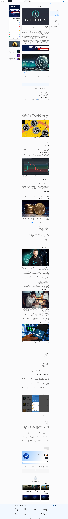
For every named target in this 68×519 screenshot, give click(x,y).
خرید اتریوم (26, 513)
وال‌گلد (36, 514)
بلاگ (58, 1)
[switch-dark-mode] (1, 1)
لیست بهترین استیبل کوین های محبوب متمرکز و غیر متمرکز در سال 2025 (45, 491)
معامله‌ (55, 1)
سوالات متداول (55, 513)
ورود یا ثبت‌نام (9, 1)
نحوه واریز (56, 510)
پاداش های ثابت (57, 8)
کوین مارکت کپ (31, 222)
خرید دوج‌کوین (25, 515)
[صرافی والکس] (64, 1)
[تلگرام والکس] (15, 505)
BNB (37, 138)
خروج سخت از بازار (57, 14)
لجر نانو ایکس (41, 427)
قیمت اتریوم (16, 513)
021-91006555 (25, 505)
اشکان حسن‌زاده (46, 465)
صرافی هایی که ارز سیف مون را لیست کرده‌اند (55, 22)
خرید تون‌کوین (25, 514)
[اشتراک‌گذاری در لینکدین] (28, 446)
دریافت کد (46, 458)
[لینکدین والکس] (13, 505)
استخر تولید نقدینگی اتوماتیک (56, 9)
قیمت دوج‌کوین (16, 515)
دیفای (37, 99)
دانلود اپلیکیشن (45, 510)
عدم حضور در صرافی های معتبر (55, 13)
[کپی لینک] (22, 446)
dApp (41, 148)
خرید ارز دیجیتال (50, 1)
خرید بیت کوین (25, 510)
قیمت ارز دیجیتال (45, 1)
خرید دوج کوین (29, 188)
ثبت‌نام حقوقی (45, 514)
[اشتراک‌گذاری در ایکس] (26, 446)
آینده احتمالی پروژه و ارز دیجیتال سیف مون (55, 29)
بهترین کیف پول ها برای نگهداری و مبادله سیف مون (55, 27)
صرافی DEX (45, 91)
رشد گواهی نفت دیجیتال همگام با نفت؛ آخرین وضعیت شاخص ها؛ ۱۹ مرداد (45, 501)
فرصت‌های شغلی (35, 510)
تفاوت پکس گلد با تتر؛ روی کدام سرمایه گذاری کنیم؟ (27, 491)
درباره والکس (35, 509)
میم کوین (46, 217)
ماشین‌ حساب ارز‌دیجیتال (44, 513)
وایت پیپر (41, 111)
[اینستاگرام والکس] (17, 505)
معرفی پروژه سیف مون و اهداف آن (55, 5)
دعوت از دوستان (45, 509)
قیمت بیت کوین (16, 510)
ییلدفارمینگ (25, 72)
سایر (32, 1)
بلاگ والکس (57, 3)
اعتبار (40, 1)
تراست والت (48, 371)
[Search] (5, 1)
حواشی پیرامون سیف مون (56, 20)
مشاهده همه (24, 493)
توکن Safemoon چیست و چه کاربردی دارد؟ (55, 17)
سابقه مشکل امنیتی (57, 15)
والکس (61, 1)
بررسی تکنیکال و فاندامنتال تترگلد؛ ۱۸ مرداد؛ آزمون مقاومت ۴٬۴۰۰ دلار (36, 500)
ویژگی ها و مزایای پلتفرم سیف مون (55, 7)
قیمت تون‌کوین (16, 514)
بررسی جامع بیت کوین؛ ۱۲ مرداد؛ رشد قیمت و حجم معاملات (27, 500)
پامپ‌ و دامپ (29, 313)
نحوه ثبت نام (55, 509)
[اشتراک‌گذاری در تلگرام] (24, 446)
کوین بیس (33, 434)
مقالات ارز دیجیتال (52, 3)
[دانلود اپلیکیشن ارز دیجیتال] (3, 1)
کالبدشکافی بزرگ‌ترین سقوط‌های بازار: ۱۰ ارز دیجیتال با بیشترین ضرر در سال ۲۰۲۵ (36, 491)
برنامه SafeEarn (57, 10)
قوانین (36, 513)
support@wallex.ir (21, 505)
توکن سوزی (43, 114)
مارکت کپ (43, 183)
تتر (47, 342)
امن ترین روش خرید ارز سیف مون (55, 25)
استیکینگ (36, 1)
